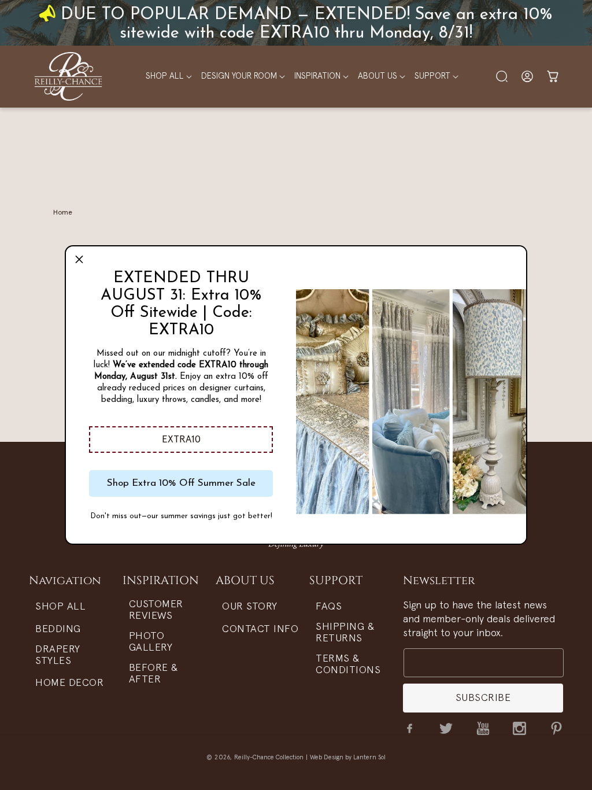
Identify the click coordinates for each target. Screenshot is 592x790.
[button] (181, 439)
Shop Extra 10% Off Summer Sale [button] (181, 483)
